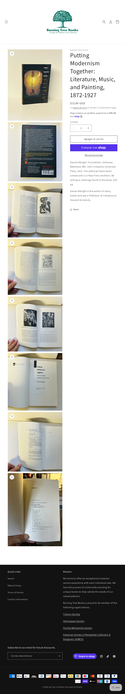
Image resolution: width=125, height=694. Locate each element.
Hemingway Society (73, 621)
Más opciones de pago (94, 155)
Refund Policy (14, 585)
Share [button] (76, 209)
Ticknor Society (71, 614)
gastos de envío (80, 107)
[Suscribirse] (59, 656)
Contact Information (18, 599)
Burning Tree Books (56, 687)
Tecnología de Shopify (73, 687)
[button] (6, 22)
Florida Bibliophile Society (77, 628)
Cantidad (74, 122)
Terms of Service (16, 592)
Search (11, 578)
